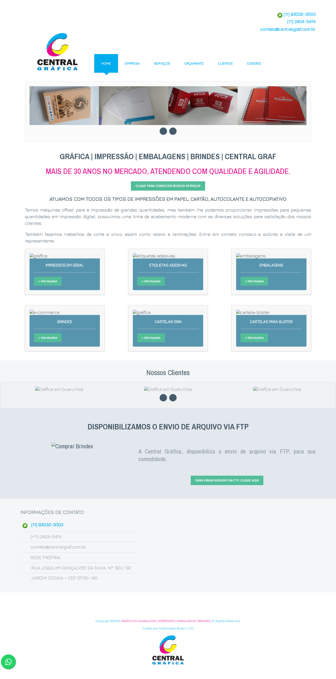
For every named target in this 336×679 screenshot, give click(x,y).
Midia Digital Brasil (172, 628)
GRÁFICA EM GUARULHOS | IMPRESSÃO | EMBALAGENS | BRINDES (165, 621)
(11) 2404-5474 (301, 21)
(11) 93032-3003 (299, 14)
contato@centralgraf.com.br (288, 29)
